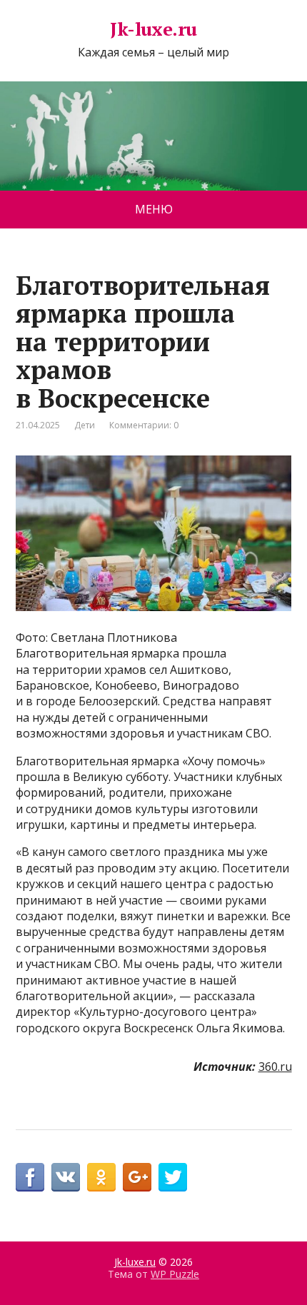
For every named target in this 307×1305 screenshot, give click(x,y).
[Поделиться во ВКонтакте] (65, 1177)
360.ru (275, 1066)
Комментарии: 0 (143, 425)
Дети (84, 425)
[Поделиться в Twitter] (172, 1177)
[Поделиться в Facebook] (30, 1177)
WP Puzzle (175, 1274)
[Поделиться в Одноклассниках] (101, 1177)
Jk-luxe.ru (153, 29)
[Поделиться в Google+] (137, 1177)
